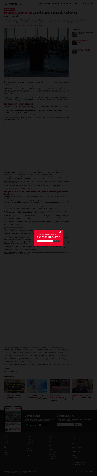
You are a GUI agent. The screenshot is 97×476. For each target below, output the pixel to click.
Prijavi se (56, 241)
